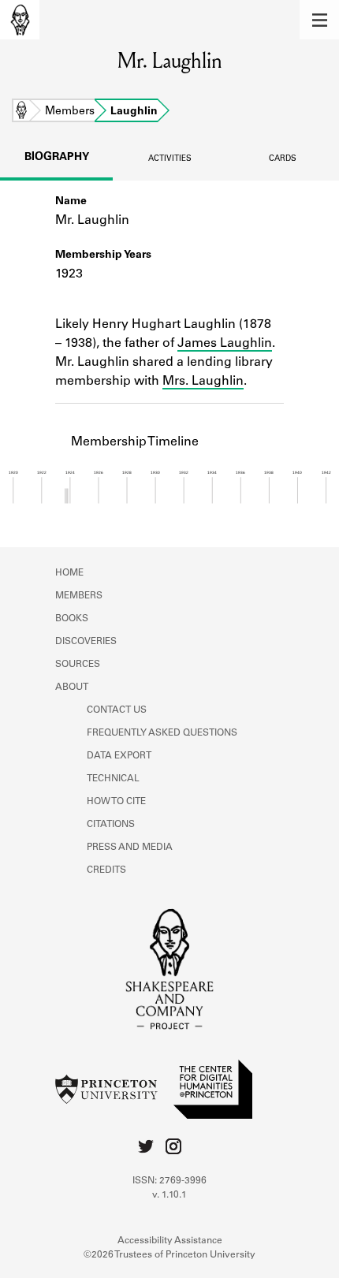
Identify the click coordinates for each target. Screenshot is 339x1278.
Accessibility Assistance (169, 1241)
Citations (111, 824)
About (71, 687)
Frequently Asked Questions (162, 733)
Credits (106, 870)
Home (21, 111)
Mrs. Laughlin (203, 381)
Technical (113, 779)
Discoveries (86, 641)
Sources (77, 664)
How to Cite (116, 802)
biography (56, 157)
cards (282, 159)
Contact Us (117, 710)
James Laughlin (224, 343)
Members (70, 111)
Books (71, 619)
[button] (319, 19)
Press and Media (130, 847)
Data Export (119, 756)
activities (170, 159)
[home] (19, 19)
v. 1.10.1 (169, 1195)
